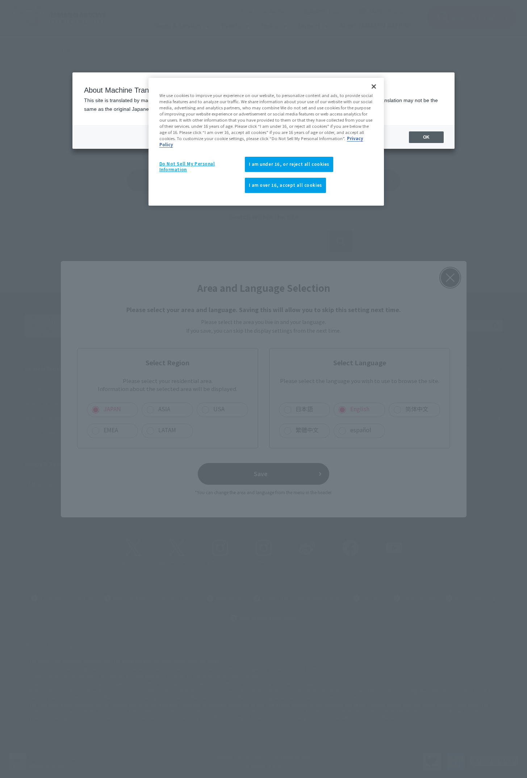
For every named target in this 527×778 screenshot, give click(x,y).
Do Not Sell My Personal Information (187, 166)
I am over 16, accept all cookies (285, 185)
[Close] (374, 86)
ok (426, 137)
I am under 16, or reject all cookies (289, 164)
